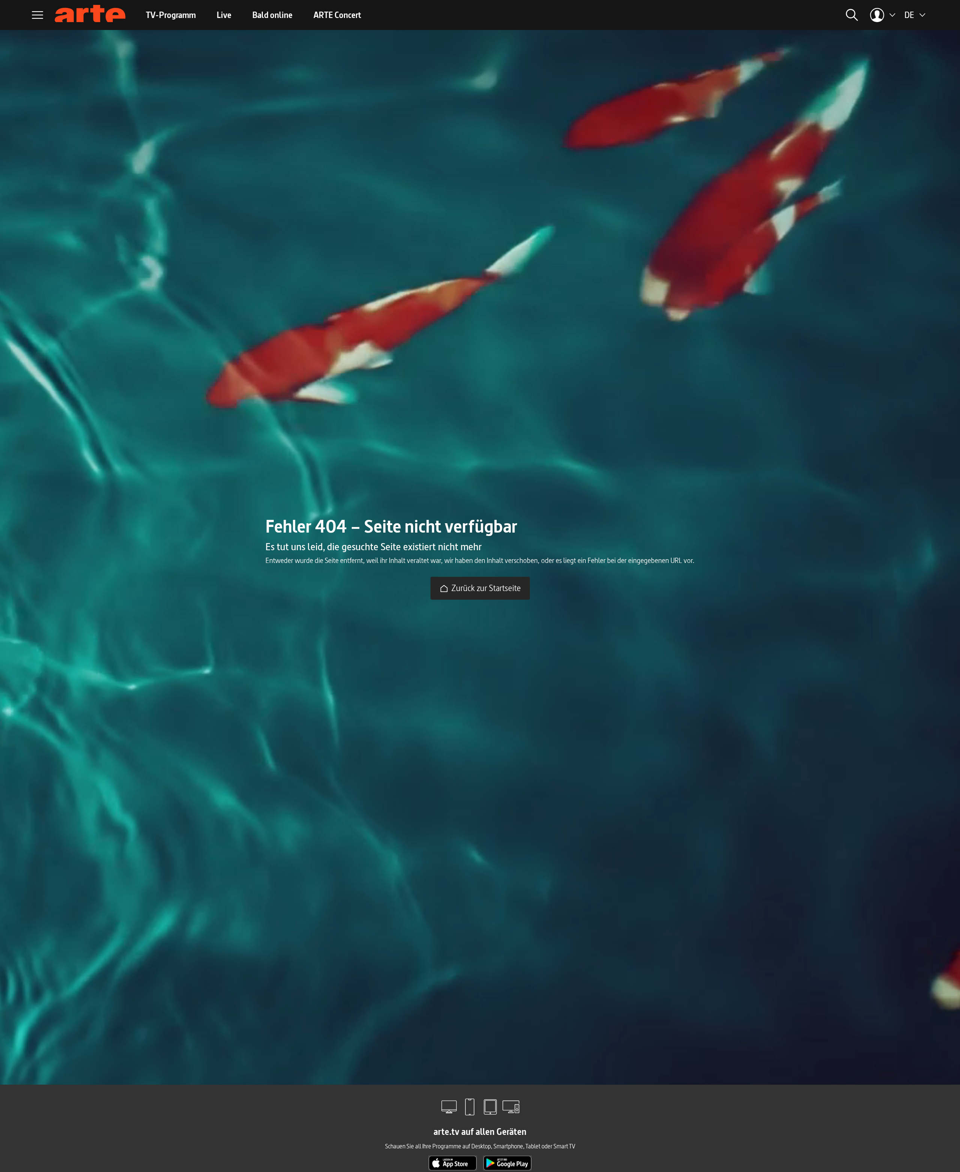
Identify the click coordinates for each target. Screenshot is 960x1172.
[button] (767, 14)
